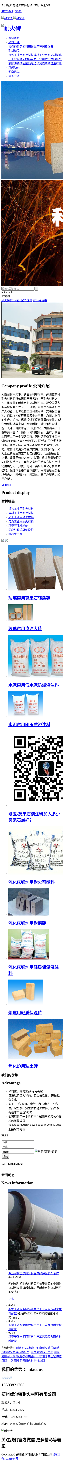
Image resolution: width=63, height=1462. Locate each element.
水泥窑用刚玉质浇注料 (29, 724)
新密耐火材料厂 (26, 1347)
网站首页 (14, 38)
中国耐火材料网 (37, 1356)
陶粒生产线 (55, 63)
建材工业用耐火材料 (46, 54)
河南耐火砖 (43, 1347)
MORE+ (6, 485)
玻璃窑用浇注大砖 (25, 628)
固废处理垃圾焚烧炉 (35, 63)
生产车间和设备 (43, 46)
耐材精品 (14, 50)
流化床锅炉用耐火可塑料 (31, 882)
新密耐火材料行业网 (32, 1360)
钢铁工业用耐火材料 (21, 54)
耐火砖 (5, 300)
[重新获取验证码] (46, 1151)
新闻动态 (14, 67)
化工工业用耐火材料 (21, 517)
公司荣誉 (28, 46)
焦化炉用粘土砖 (23, 1066)
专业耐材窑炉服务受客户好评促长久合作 (33, 1273)
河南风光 (14, 71)
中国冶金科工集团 (42, 1352)
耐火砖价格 (40, 300)
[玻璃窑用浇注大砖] (20, 619)
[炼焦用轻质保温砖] (25, 1004)
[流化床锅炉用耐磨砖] (28, 914)
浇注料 (28, 300)
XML (18, 11)
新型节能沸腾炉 (18, 525)
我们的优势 (15, 46)
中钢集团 (13, 1360)
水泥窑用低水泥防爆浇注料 (33, 685)
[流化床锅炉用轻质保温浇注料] (28, 958)
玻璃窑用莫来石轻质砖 (29, 598)
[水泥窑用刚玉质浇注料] (25, 715)
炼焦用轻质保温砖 (25, 1012)
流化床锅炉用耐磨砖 (27, 923)
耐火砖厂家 (17, 300)
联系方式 (14, 76)
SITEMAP (7, 11)
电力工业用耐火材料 (43, 59)
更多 (11, 1299)
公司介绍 (14, 42)
